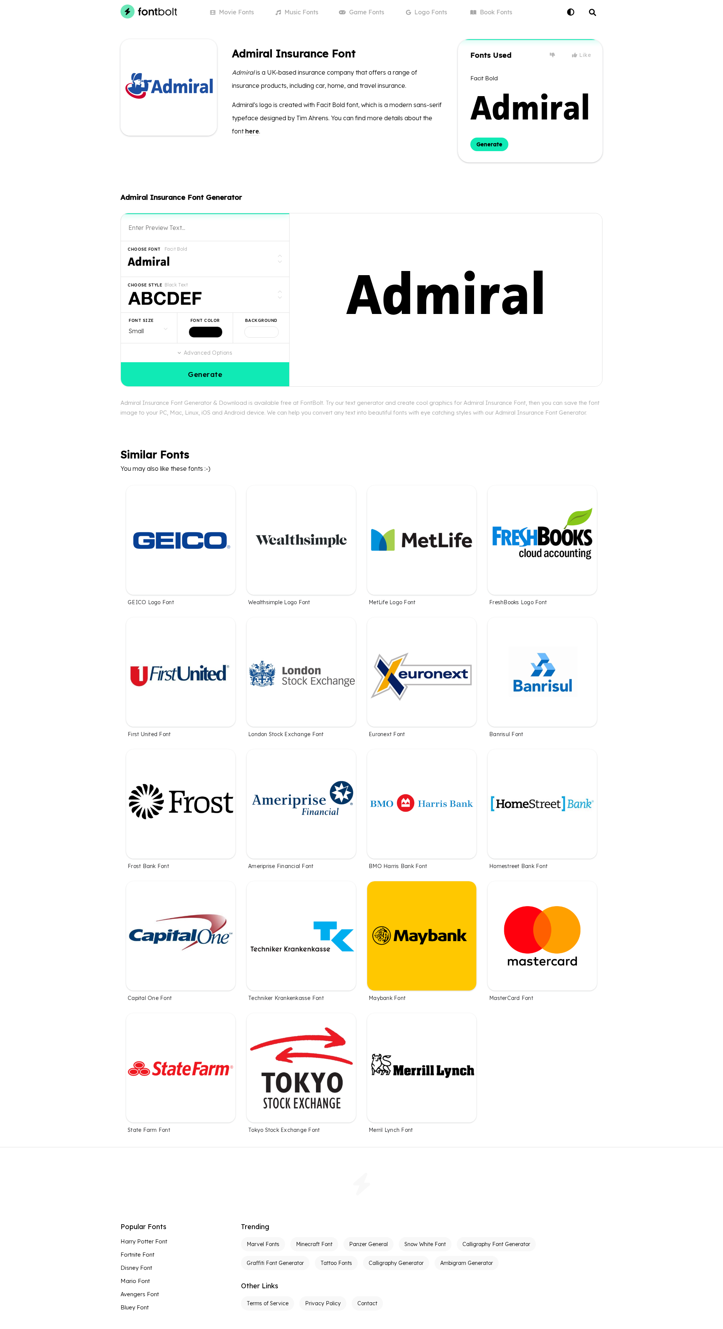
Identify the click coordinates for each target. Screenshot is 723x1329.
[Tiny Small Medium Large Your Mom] (149, 328)
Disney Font (136, 1267)
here (252, 131)
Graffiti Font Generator (275, 1263)
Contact (367, 1303)
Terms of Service (267, 1303)
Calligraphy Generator (396, 1263)
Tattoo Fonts (336, 1263)
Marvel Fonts (263, 1244)
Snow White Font (425, 1244)
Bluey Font (134, 1307)
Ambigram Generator (466, 1263)
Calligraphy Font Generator (496, 1244)
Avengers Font (139, 1294)
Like (584, 55)
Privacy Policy (323, 1303)
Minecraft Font (314, 1244)
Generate (489, 144)
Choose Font (144, 249)
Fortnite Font (137, 1254)
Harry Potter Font (143, 1241)
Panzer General (368, 1244)
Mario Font (135, 1281)
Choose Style (145, 285)
